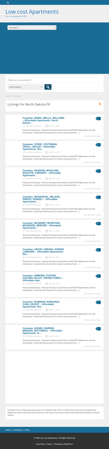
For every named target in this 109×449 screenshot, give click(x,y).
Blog (27, 430)
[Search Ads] (48, 87)
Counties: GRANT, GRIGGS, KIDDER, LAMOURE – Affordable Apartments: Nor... (43, 252)
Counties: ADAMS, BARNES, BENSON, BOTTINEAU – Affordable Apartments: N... (42, 330)
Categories (18, 430)
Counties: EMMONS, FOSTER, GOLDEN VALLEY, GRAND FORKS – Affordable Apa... (43, 278)
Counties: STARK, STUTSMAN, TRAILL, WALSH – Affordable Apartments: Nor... (40, 146)
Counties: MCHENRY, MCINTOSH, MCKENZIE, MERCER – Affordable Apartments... (42, 225)
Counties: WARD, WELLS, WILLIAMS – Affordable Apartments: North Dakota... (43, 120)
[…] (78, 133)
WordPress (68, 444)
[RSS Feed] (8, 2)
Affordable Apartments (33, 126)
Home (8, 96)
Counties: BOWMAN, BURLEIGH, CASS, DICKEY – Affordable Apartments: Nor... (41, 304)
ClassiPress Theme (44, 444)
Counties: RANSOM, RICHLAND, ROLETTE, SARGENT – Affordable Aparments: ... (42, 173)
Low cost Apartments (32, 11)
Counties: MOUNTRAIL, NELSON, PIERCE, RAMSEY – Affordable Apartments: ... (41, 199)
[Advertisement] (54, 54)
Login (100, 2)
